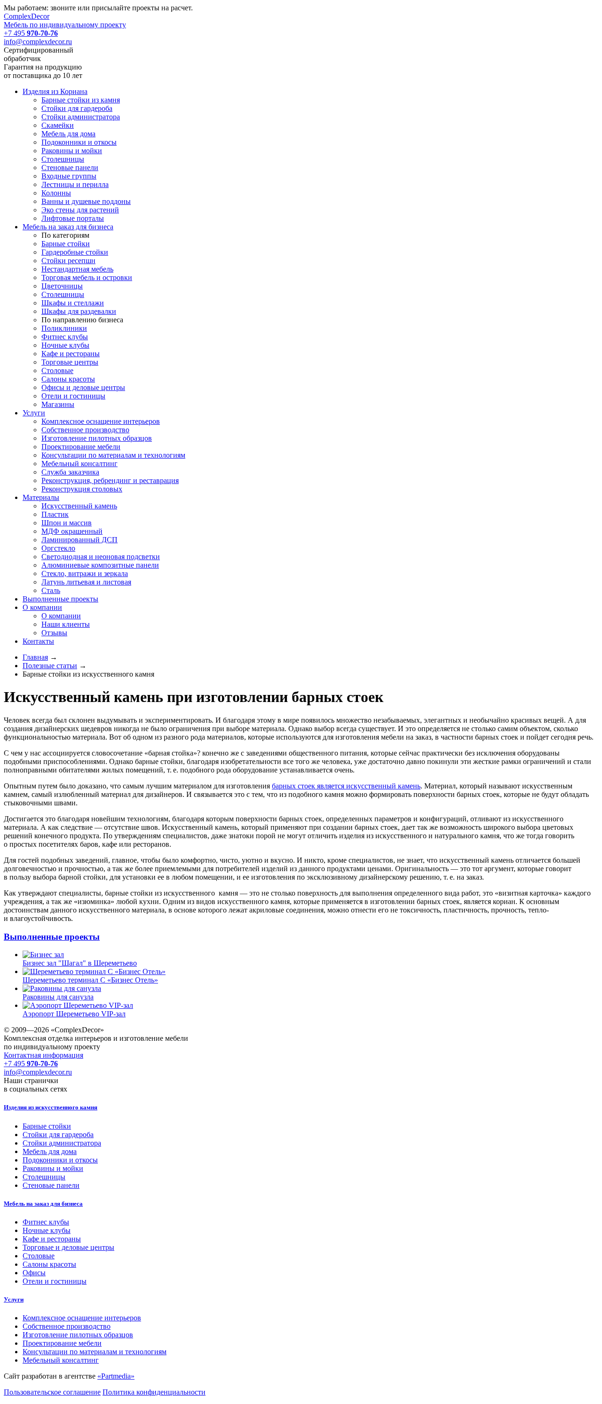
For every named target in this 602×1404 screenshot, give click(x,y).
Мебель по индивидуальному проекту (65, 20)
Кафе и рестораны (52, 1239)
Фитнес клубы (46, 1222)
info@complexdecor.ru (38, 42)
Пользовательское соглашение (52, 1392)
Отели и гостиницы (55, 1281)
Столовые (39, 1256)
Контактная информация (43, 1055)
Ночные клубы (47, 1230)
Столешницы (44, 1177)
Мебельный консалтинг (61, 1360)
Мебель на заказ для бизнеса (43, 1203)
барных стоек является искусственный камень (346, 786)
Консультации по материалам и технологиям (94, 1352)
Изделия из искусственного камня (50, 1107)
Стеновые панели (51, 1185)
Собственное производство (67, 1326)
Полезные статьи (50, 666)
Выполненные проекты (52, 937)
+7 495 (31, 33)
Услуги (14, 1299)
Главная (35, 657)
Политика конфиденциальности (154, 1392)
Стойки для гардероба (58, 1135)
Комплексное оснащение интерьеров (82, 1318)
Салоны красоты (49, 1264)
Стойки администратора (62, 1143)
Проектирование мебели (62, 1343)
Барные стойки (47, 1126)
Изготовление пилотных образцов (78, 1335)
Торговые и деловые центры (68, 1247)
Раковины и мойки (53, 1168)
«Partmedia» (116, 1376)
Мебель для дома (50, 1151)
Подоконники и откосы (60, 1160)
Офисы (34, 1273)
